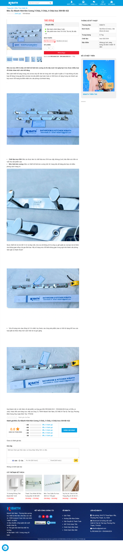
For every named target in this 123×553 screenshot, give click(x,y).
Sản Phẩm (83, 4)
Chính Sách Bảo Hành (71, 527)
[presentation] (8, 37)
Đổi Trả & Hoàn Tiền (70, 524)
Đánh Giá (94, 4)
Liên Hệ (103, 4)
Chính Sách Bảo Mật (70, 530)
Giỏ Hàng (111, 4)
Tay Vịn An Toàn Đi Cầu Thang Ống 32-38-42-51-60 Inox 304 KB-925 (70, 496)
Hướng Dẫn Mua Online (71, 518)
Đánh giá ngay (69, 430)
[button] (82, 101)
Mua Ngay (62, 53)
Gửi (76, 460)
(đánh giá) (18, 13)
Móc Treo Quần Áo (21, 8)
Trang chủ (10, 8)
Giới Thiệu (71, 4)
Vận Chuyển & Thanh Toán (72, 521)
